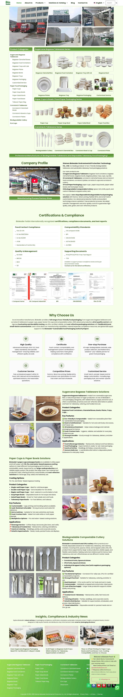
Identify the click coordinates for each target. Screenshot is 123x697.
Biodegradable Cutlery (18, 120)
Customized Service (19, 83)
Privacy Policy (84, 694)
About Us (28, 3)
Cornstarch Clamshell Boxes (20, 109)
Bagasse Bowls (17, 73)
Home (19, 3)
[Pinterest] (104, 685)
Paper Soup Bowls (18, 92)
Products (39, 3)
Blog (73, 3)
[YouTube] (99, 685)
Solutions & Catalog (57, 3)
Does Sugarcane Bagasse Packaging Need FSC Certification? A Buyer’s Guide (25, 650)
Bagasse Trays (17, 76)
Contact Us (82, 3)
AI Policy (92, 694)
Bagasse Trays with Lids (20, 66)
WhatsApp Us (105, 679)
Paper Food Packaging (18, 86)
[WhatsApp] (89, 685)
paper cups (86, 185)
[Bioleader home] (9, 3)
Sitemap (100, 694)
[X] (114, 685)
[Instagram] (109, 685)
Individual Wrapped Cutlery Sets (76, 565)
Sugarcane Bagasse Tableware (17, 56)
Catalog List (110, 683)
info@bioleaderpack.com (99, 667)
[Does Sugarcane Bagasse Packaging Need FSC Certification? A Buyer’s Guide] (26, 636)
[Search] (116, 3)
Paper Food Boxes (18, 99)
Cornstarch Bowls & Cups (21, 113)
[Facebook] (94, 685)
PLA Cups (13, 123)
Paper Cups (16, 89)
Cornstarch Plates (18, 117)
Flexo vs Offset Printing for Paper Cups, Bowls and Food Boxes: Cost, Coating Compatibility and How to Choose (95, 651)
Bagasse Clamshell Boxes (21, 60)
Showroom (64, 685)
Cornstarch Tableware (18, 105)
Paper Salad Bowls (18, 95)
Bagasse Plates (17, 69)
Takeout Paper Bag (19, 102)
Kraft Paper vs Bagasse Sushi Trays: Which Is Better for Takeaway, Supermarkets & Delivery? (59, 651)
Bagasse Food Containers (21, 63)
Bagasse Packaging (19, 79)
